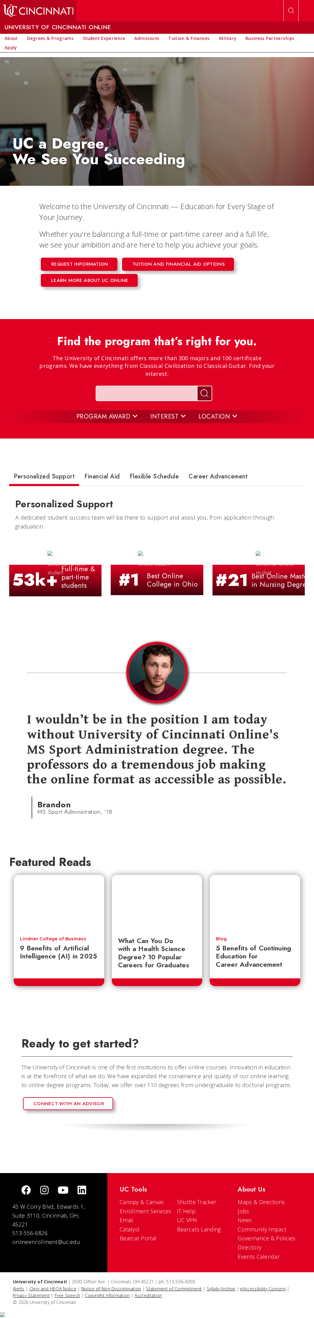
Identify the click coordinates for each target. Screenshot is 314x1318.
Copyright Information (107, 1295)
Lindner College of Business (53, 939)
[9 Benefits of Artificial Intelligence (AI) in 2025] (59, 902)
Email (126, 1220)
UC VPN (187, 1220)
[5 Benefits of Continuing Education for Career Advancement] (255, 902)
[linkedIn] (82, 1190)
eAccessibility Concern (263, 1289)
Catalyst (130, 1229)
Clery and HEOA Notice (52, 1289)
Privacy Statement (31, 1295)
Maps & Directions (261, 1202)
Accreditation (148, 1295)
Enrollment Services (145, 1211)
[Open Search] (291, 10)
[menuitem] (11, 38)
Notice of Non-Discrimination (111, 1289)
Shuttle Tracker (196, 1202)
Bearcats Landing (199, 1229)
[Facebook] (26, 1190)
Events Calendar (259, 1256)
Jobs (243, 1211)
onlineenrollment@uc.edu (46, 1242)
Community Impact (262, 1229)
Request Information (79, 264)
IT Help (186, 1211)
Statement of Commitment (174, 1289)
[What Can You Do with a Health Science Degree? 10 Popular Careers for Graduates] (157, 902)
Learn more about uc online (89, 280)
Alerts (19, 1289)
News (245, 1220)
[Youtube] (63, 1190)
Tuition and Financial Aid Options (178, 264)
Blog (221, 939)
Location (215, 416)
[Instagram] (44, 1190)
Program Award (104, 416)
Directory (249, 1247)
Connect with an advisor (68, 1103)
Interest (165, 416)
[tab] (44, 477)
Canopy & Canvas (142, 1202)
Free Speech (67, 1295)
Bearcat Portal (138, 1238)
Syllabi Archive (221, 1289)
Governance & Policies (266, 1238)
